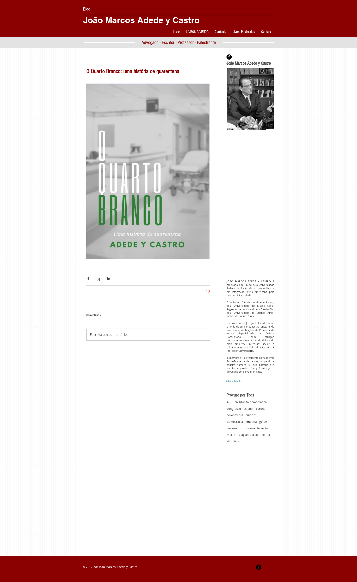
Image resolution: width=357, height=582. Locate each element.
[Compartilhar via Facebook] (88, 279)
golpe (263, 422)
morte (231, 435)
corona (260, 409)
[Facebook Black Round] (229, 57)
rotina (266, 435)
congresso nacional (240, 409)
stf (228, 441)
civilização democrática (251, 402)
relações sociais (248, 435)
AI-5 (229, 402)
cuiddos (251, 415)
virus (236, 441)
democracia (235, 422)
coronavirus (235, 415)
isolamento (234, 428)
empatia (251, 422)
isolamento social (257, 428)
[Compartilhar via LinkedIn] (109, 279)
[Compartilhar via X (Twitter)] (98, 279)
